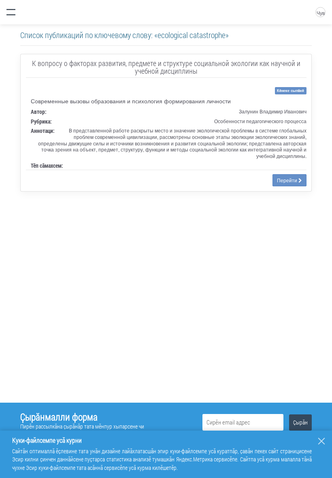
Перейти (287, 180)
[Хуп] (321, 441)
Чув (321, 12)
